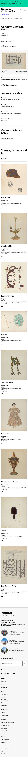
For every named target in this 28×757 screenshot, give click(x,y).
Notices (2, 751)
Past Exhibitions (5, 739)
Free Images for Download (7, 722)
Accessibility (4, 702)
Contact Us (4, 687)
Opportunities (4, 715)
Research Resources (7, 139)
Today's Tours (4, 700)
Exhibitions (4, 705)
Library (3, 734)
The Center (4, 728)
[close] (26, 2)
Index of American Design (7, 106)
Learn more (14, 5)
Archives (3, 736)
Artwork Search (5, 725)
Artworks (7, 18)
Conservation (4, 731)
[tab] (5, 159)
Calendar (3, 697)
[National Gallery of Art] (14, 613)
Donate (3, 712)
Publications (4, 742)
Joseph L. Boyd (4, 45)
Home (2, 18)
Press (2, 684)
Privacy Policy (4, 753)
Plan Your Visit (4, 694)
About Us (3, 681)
